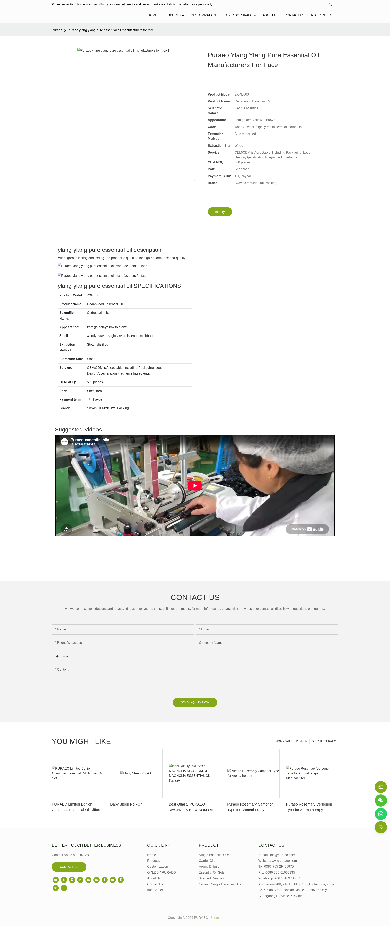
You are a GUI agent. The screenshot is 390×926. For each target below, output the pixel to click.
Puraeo (57, 30)
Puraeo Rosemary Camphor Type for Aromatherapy (250, 807)
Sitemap (216, 917)
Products (301, 741)
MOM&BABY (283, 741)
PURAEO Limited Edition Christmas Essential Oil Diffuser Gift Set (77, 807)
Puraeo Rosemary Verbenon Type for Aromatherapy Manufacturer (309, 807)
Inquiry (220, 212)
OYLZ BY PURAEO (324, 741)
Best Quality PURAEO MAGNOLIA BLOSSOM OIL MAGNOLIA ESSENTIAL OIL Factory (192, 807)
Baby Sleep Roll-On (126, 804)
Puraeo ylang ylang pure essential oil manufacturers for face (111, 30)
